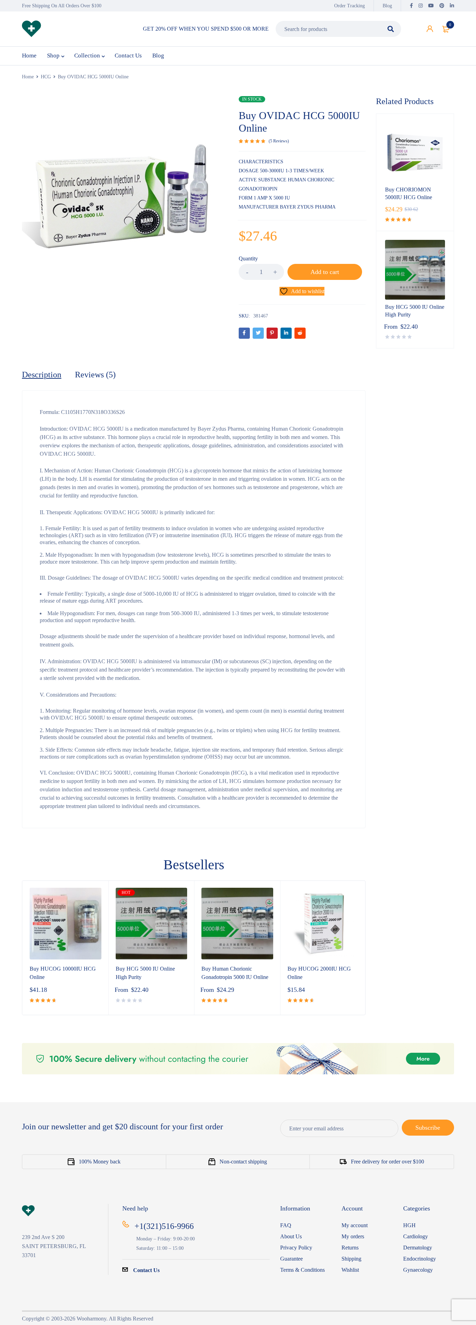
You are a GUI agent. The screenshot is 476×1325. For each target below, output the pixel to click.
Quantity (248, 258)
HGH (409, 1225)
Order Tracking (349, 5)
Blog (387, 5)
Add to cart (324, 271)
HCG (46, 76)
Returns (350, 1247)
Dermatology (417, 1247)
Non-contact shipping (243, 1162)
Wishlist (350, 1270)
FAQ (285, 1225)
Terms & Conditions (302, 1270)
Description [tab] (41, 374)
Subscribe (427, 1127)
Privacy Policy (296, 1247)
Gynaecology (418, 1270)
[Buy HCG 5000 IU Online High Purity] (415, 270)
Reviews (278, 141)
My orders (352, 1236)
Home (28, 76)
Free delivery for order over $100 (387, 1162)
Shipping (351, 1259)
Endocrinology (419, 1259)
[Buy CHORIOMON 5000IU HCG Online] (415, 152)
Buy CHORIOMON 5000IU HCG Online (408, 193)
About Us (291, 1236)
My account (354, 1225)
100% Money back (100, 1162)
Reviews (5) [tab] (95, 374)
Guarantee (291, 1259)
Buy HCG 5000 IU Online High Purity (414, 310)
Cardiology (415, 1236)
